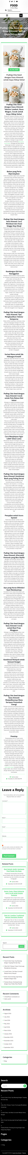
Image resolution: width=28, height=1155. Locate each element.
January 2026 (8, 1034)
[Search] (6, 10)
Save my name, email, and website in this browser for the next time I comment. (12, 847)
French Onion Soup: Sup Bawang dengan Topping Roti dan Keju (13, 962)
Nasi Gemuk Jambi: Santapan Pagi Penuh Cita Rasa (14, 870)
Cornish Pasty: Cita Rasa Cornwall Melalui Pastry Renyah (13, 972)
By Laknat (16, 777)
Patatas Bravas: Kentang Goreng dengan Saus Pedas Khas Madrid (13, 983)
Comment (5, 801)
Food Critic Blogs (16, 1153)
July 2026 (7, 1017)
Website (4, 836)
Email (4, 827)
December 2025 (8, 1037)
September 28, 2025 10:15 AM (15, 884)
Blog (15, 20)
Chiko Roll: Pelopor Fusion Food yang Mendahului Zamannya (14, 967)
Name (4, 817)
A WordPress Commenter (11, 997)
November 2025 (8, 1040)
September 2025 (9, 1047)
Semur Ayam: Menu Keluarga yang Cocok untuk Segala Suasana (14, 893)
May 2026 (7, 1023)
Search (5, 943)
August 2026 (7, 1013)
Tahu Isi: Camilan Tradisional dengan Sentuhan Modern (14, 916)
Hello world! (7, 999)
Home (11, 20)
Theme (24, 1153)
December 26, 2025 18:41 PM (15, 778)
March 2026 (7, 1030)
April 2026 (7, 1027)
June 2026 (7, 1020)
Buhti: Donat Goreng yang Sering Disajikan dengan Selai (13, 977)
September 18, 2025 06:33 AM (15, 908)
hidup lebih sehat (9, 767)
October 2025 (8, 1044)
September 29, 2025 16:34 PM (15, 930)
